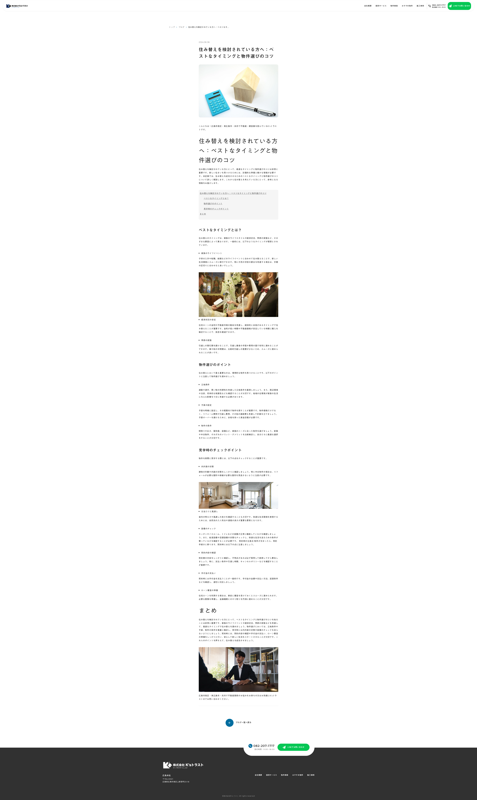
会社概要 (368, 6)
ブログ (181, 27)
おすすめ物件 (407, 6)
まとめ (203, 214)
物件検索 (394, 6)
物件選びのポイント (213, 204)
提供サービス (381, 6)
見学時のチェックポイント (216, 209)
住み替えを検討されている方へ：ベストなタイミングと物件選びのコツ (233, 193)
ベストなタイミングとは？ (216, 198)
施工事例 (311, 775)
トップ (172, 27)
